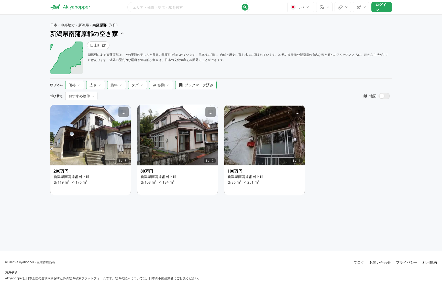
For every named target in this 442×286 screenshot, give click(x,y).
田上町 (98, 45)
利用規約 (430, 262)
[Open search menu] (188, 7)
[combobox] (188, 7)
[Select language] (324, 7)
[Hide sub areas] (122, 33)
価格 (72, 84)
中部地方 (68, 25)
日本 (53, 25)
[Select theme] (361, 7)
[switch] (376, 96)
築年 (114, 84)
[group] (90, 135)
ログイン (380, 7)
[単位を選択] (343, 7)
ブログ (358, 262)
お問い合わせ (380, 262)
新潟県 (83, 25)
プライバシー (406, 262)
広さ (93, 84)
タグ (135, 84)
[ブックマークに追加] (123, 112)
